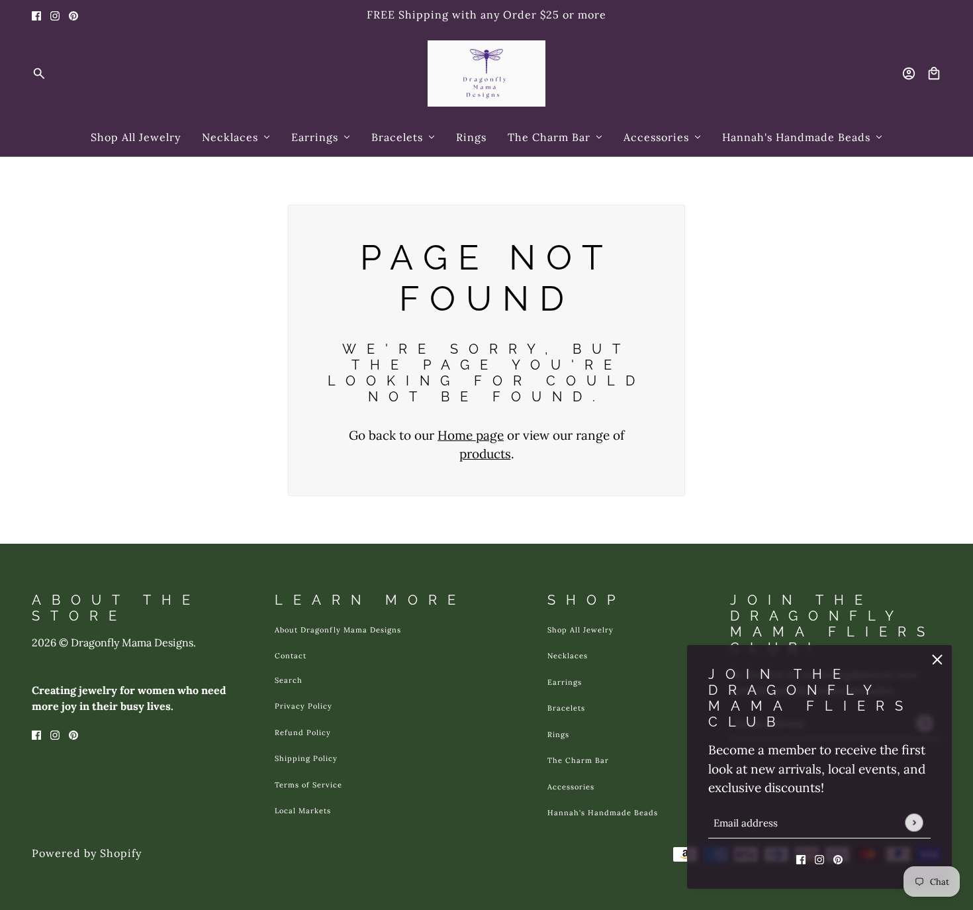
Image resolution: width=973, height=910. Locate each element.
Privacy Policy (303, 706)
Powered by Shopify (87, 853)
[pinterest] (73, 15)
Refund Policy (303, 732)
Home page (471, 435)
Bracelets (566, 708)
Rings (558, 734)
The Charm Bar (578, 760)
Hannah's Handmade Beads (602, 812)
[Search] (39, 73)
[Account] (909, 73)
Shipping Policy (306, 758)
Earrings (564, 682)
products (485, 454)
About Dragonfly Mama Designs (338, 629)
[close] (937, 659)
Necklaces (567, 655)
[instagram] (55, 15)
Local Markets (303, 810)
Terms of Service (308, 784)
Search (288, 680)
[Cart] (934, 73)
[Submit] (914, 822)
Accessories (570, 786)
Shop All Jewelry (580, 629)
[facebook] (36, 15)
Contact (290, 655)
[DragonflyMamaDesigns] (486, 73)
